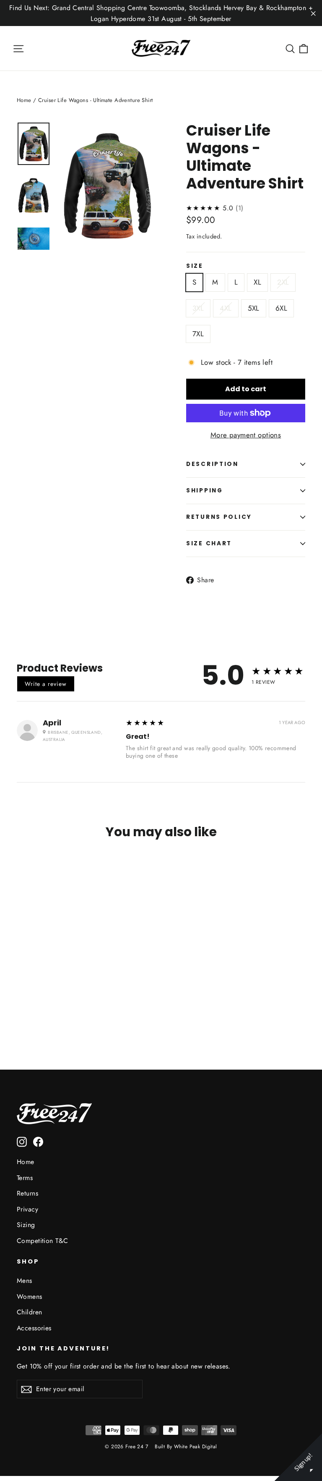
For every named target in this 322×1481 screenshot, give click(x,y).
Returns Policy (219, 517)
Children (29, 1312)
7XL (198, 334)
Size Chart (209, 543)
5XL (254, 308)
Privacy (27, 1209)
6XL (281, 308)
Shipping (204, 491)
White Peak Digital (195, 1446)
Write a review (46, 684)
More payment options (245, 435)
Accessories (34, 1328)
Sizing (26, 1225)
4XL (225, 308)
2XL (283, 282)
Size (194, 266)
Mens (24, 1280)
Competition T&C (42, 1241)
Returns (27, 1193)
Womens (29, 1296)
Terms (25, 1178)
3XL (198, 308)
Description (212, 464)
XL (257, 282)
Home (24, 100)
